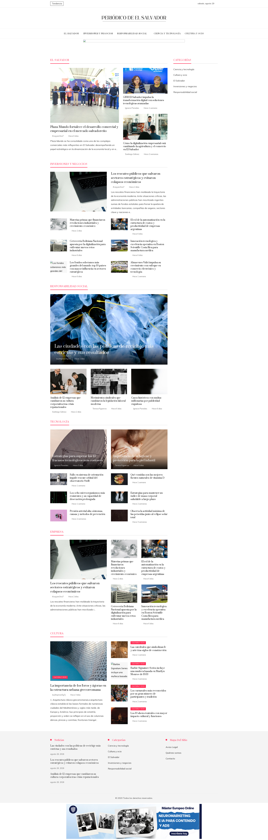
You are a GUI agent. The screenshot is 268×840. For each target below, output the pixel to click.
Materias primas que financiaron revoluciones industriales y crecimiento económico (87, 223)
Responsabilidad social (185, 92)
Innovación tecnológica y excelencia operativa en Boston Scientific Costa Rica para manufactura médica (147, 246)
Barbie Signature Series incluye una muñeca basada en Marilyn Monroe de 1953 (148, 671)
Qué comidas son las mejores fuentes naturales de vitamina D (148, 476)
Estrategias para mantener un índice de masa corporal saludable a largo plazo (147, 496)
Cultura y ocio (60, 677)
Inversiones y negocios (185, 86)
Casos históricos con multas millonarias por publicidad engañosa (146, 401)
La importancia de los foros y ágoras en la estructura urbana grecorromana (78, 688)
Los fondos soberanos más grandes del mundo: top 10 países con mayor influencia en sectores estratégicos (88, 267)
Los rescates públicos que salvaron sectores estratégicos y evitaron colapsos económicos (135, 178)
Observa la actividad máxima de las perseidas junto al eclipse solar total (149, 514)
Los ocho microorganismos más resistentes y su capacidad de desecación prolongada (87, 496)
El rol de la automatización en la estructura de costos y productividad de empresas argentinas (148, 224)
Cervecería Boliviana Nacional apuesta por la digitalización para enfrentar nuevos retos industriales (88, 246)
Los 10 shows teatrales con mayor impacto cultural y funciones (149, 715)
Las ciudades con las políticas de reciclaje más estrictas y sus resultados (75, 747)
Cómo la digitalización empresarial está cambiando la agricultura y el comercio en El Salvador (144, 146)
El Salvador (179, 80)
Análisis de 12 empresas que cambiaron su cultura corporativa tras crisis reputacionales (65, 402)
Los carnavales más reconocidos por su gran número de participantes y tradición (148, 694)
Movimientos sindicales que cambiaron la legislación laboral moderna (108, 401)
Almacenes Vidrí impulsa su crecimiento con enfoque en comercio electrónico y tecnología (146, 267)
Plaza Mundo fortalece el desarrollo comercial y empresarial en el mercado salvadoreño (84, 129)
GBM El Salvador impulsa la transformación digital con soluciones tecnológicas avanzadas (143, 100)
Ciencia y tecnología (183, 69)
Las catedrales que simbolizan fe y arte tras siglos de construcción (148, 649)
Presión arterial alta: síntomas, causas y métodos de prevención (87, 513)
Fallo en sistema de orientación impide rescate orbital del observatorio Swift (86, 478)
